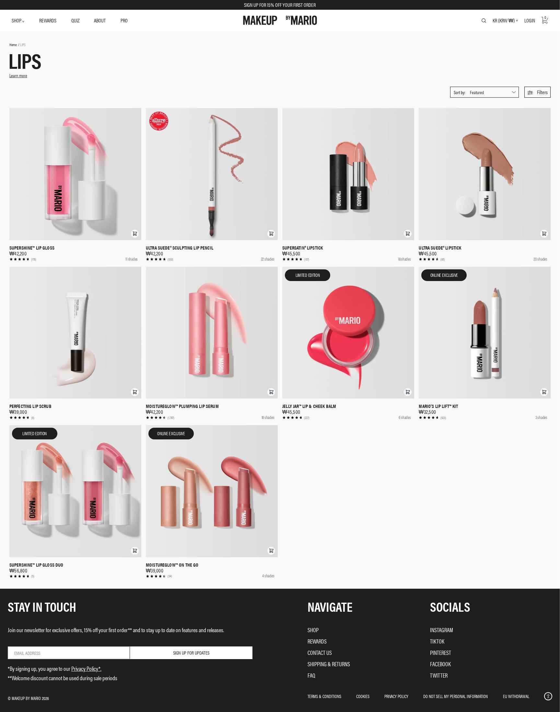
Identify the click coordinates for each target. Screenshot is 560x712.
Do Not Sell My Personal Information (455, 696)
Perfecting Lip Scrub (30, 406)
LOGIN (529, 20)
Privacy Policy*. (86, 668)
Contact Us (320, 652)
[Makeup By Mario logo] (280, 20)
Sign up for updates (191, 652)
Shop (313, 630)
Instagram (441, 630)
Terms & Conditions (324, 696)
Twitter (439, 675)
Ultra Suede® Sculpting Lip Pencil (179, 247)
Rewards (317, 641)
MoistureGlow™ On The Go (172, 564)
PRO (124, 20)
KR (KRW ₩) (504, 20)
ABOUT (100, 20)
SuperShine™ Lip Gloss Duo (36, 564)
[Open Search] (484, 20)
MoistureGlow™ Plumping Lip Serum (182, 406)
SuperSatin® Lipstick (302, 247)
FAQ (311, 675)
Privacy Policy (396, 696)
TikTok (437, 641)
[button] (537, 92)
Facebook (440, 664)
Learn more (18, 75)
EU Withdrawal (516, 696)
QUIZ (75, 20)
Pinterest (440, 652)
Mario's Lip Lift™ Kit (438, 406)
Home (13, 44)
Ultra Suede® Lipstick (440, 247)
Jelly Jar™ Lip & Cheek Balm (309, 406)
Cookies (362, 696)
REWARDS (47, 20)
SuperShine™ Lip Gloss (31, 247)
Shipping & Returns (329, 664)
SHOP (17, 20)
